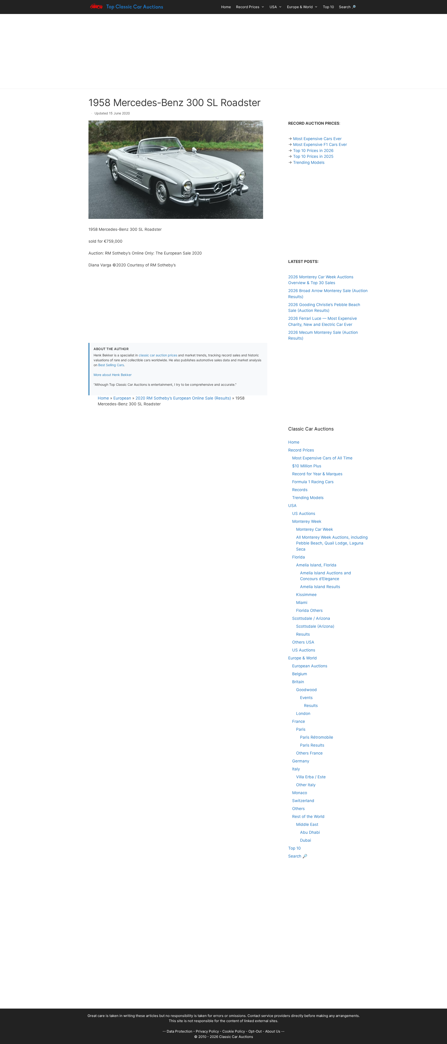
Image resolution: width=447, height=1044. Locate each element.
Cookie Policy (233, 1031)
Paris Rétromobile (316, 737)
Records (300, 489)
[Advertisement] (223, 51)
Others (298, 808)
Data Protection (179, 1031)
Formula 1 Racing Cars (313, 481)
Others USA (303, 642)
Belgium (299, 674)
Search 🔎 (347, 7)
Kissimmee (306, 594)
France (298, 721)
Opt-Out (255, 1031)
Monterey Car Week (314, 529)
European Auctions (309, 666)
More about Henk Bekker (113, 375)
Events (306, 697)
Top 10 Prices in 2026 (313, 150)
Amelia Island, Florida (316, 565)
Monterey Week (306, 521)
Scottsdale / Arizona (311, 618)
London (303, 713)
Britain (298, 681)
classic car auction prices (158, 355)
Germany (300, 761)
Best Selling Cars (111, 365)
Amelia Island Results (320, 586)
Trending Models (309, 162)
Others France (309, 753)
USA (273, 7)
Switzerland (303, 800)
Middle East (307, 824)
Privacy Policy (207, 1031)
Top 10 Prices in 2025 (313, 156)
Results (303, 634)
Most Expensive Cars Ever (317, 138)
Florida (298, 557)
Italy (296, 769)
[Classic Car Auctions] (126, 7)
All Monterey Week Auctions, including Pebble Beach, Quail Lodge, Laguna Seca (332, 543)
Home (226, 7)
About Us (272, 1031)
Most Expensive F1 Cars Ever (320, 144)
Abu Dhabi (310, 832)
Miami (301, 602)
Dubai (305, 840)
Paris (300, 729)
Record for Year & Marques (317, 474)
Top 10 (328, 7)
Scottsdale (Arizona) (315, 626)
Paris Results (312, 745)
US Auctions (303, 513)
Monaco (299, 792)
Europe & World (300, 7)
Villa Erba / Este (311, 777)
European (122, 398)
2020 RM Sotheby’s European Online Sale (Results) (183, 398)
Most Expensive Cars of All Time (322, 458)
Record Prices (247, 7)
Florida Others (309, 610)
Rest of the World (308, 816)
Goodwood (306, 689)
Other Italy (305, 784)
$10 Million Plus (306, 466)
